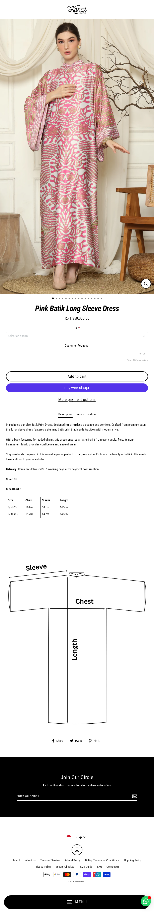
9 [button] (79, 299)
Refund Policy (73, 860)
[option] (77, 156)
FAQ (99, 866)
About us (30, 860)
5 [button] (66, 299)
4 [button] (63, 299)
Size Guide (86, 866)
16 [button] (102, 299)
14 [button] (95, 299)
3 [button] (60, 299)
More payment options (77, 399)
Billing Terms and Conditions (102, 860)
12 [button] (89, 299)
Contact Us (112, 866)
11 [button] (86, 299)
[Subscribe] (134, 796)
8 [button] (76, 299)
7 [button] (73, 299)
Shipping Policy (133, 860)
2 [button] (57, 299)
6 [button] (70, 299)
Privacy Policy (43, 866)
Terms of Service (50, 860)
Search (16, 860)
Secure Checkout (66, 866)
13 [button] (92, 299)
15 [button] (98, 299)
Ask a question (86, 414)
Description (65, 414)
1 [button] (53, 298)
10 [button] (82, 299)
